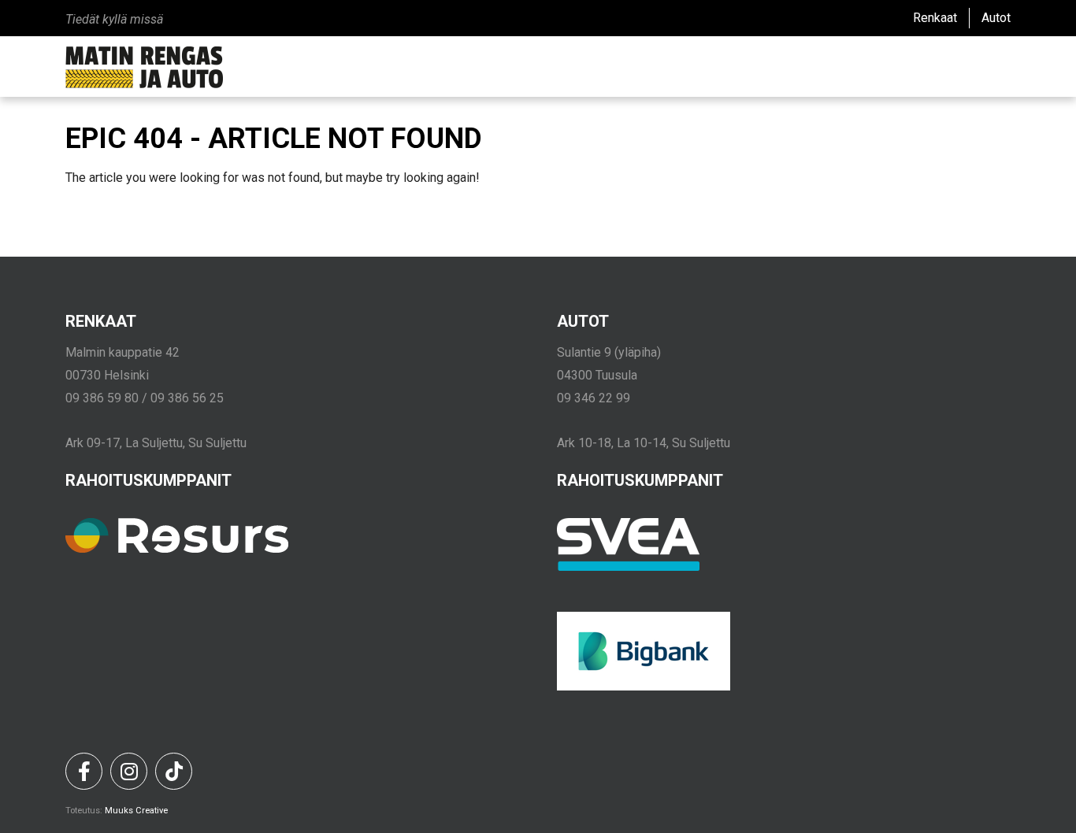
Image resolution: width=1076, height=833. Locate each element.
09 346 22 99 (593, 398)
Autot (996, 17)
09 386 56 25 (187, 398)
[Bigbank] (643, 686)
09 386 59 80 (102, 398)
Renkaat (935, 17)
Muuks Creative (136, 810)
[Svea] (628, 567)
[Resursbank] (176, 548)
